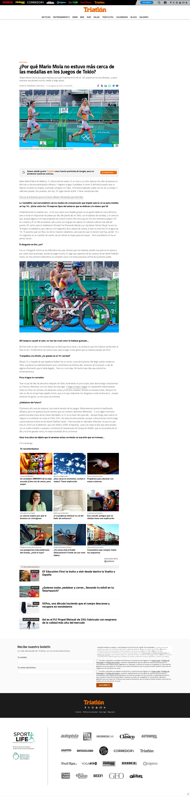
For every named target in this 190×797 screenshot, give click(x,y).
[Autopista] (69, 736)
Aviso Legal (146, 653)
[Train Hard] (66, 776)
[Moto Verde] (66, 751)
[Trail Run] (86, 2)
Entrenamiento (61, 17)
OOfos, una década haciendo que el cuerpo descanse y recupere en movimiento (76, 605)
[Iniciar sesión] (165, 2)
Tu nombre (22, 657)
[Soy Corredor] (35, 2)
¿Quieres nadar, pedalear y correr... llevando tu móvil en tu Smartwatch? (78, 589)
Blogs (134, 17)
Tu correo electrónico (26, 667)
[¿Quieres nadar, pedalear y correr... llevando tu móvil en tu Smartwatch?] (29, 591)
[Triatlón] (99, 2)
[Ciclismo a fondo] (20, 2)
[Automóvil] (149, 736)
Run (89, 17)
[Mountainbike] (8, 2)
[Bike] (129, 764)
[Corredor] (124, 751)
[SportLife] (73, 2)
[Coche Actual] (87, 736)
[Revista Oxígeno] (61, 2)
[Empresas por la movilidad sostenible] (21, 756)
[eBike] (81, 776)
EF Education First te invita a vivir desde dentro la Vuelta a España (78, 573)
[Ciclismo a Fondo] (108, 764)
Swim (75, 17)
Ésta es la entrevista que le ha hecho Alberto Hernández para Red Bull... (51, 197)
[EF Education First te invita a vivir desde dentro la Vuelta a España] (29, 575)
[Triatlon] (95, 10)
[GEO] (116, 776)
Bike (82, 17)
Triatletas (107, 17)
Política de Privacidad (159, 653)
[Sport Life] (103, 751)
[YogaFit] (89, 763)
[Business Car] (105, 736)
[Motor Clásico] (127, 736)
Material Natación (31, 619)
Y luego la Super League (76, 386)
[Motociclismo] (85, 751)
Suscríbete (146, 2)
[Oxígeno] (151, 763)
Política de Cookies (103, 654)
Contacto (78, 712)
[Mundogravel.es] (50, 2)
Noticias (46, 17)
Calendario (122, 17)
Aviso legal (102, 712)
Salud (96, 17)
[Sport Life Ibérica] (24, 737)
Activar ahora (107, 172)
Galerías (143, 17)
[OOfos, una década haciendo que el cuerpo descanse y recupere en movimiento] (29, 607)
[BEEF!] (98, 776)
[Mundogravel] (136, 776)
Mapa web (111, 712)
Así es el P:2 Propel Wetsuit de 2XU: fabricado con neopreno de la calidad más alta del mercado (79, 621)
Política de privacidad (90, 712)
